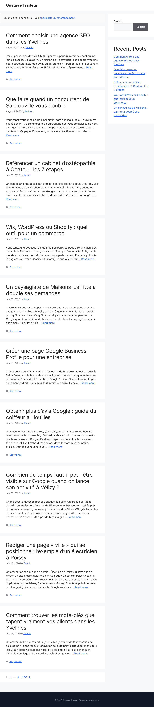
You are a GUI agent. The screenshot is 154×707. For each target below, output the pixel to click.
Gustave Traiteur (21, 5)
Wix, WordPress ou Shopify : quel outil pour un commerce (46, 230)
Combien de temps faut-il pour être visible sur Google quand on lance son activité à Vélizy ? (49, 481)
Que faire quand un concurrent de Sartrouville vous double (47, 102)
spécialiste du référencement (57, 17)
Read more (12, 135)
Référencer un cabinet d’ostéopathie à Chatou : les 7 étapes (50, 166)
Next (26, 676)
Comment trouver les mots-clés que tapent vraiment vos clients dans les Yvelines (50, 621)
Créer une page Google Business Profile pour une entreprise (46, 354)
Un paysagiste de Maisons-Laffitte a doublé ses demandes (51, 290)
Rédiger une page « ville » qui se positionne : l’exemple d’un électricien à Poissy (51, 551)
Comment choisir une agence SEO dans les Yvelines (48, 38)
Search (118, 21)
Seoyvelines (15, 79)
